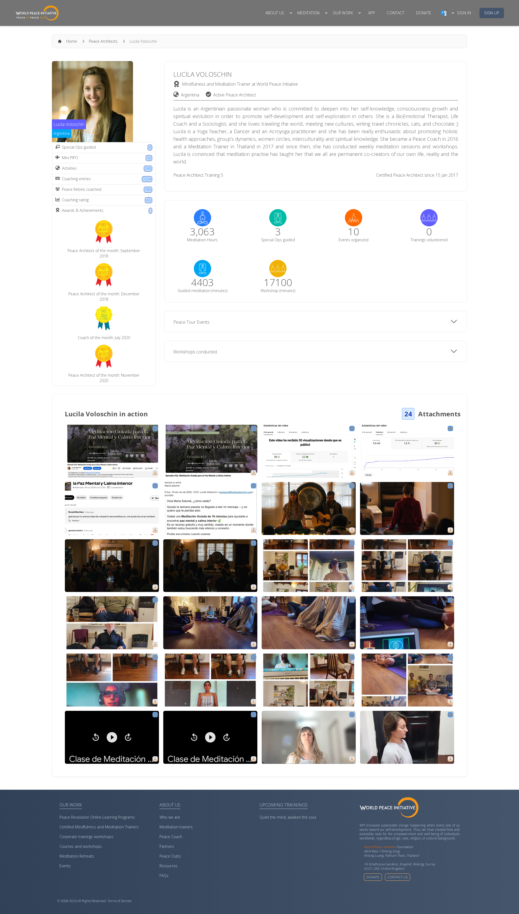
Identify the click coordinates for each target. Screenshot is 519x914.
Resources (168, 865)
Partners (166, 846)
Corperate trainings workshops (86, 836)
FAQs (163, 875)
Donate (373, 877)
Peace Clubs (170, 856)
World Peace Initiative (380, 847)
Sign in (464, 12)
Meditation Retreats (76, 856)
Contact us (397, 877)
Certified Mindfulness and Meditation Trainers (99, 826)
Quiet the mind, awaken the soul (288, 817)
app (371, 12)
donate (423, 12)
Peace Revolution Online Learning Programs (97, 817)
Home (71, 41)
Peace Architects (103, 41)
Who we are (169, 817)
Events (65, 865)
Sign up (491, 12)
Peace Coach (170, 836)
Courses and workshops (80, 846)
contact (395, 12)
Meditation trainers (176, 826)
